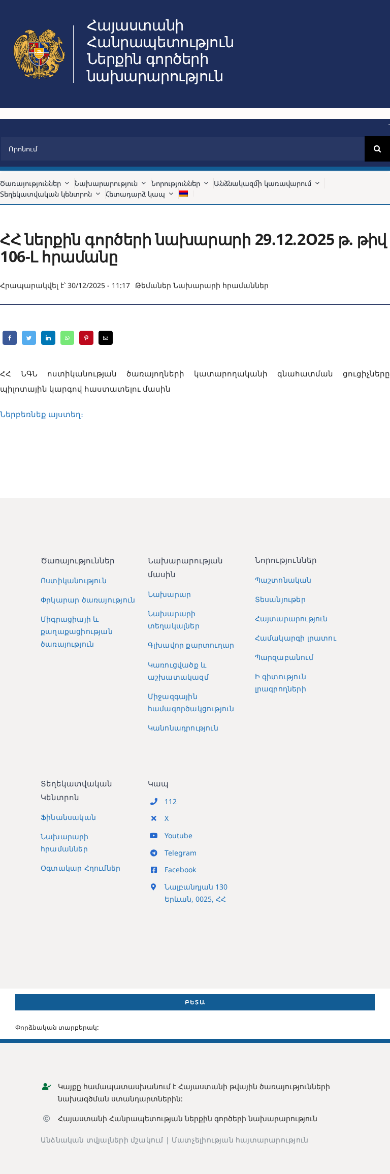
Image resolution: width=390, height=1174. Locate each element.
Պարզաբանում (284, 657)
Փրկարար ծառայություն (88, 600)
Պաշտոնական (283, 580)
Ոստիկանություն (74, 580)
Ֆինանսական (68, 817)
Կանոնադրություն (183, 728)
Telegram (181, 853)
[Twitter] (29, 337)
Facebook (180, 869)
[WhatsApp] (67, 337)
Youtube (178, 835)
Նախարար (169, 594)
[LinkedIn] (48, 337)
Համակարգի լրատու (295, 638)
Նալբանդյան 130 (196, 887)
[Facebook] (9, 337)
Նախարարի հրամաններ (221, 285)
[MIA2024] (39, 29)
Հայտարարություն (291, 618)
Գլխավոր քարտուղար (191, 645)
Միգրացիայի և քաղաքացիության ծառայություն (77, 631)
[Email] (105, 337)
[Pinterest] (86, 337)
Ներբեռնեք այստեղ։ (41, 414)
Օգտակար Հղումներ (80, 868)
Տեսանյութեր (280, 599)
